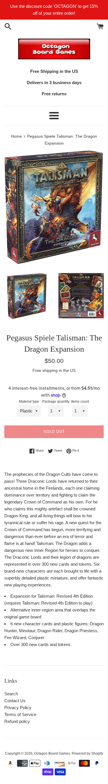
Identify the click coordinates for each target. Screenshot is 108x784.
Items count (80, 401)
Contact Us (15, 700)
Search (11, 693)
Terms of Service (20, 714)
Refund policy (17, 721)
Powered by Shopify (87, 753)
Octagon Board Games (52, 753)
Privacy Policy (17, 707)
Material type (29, 401)
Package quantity (55, 401)
